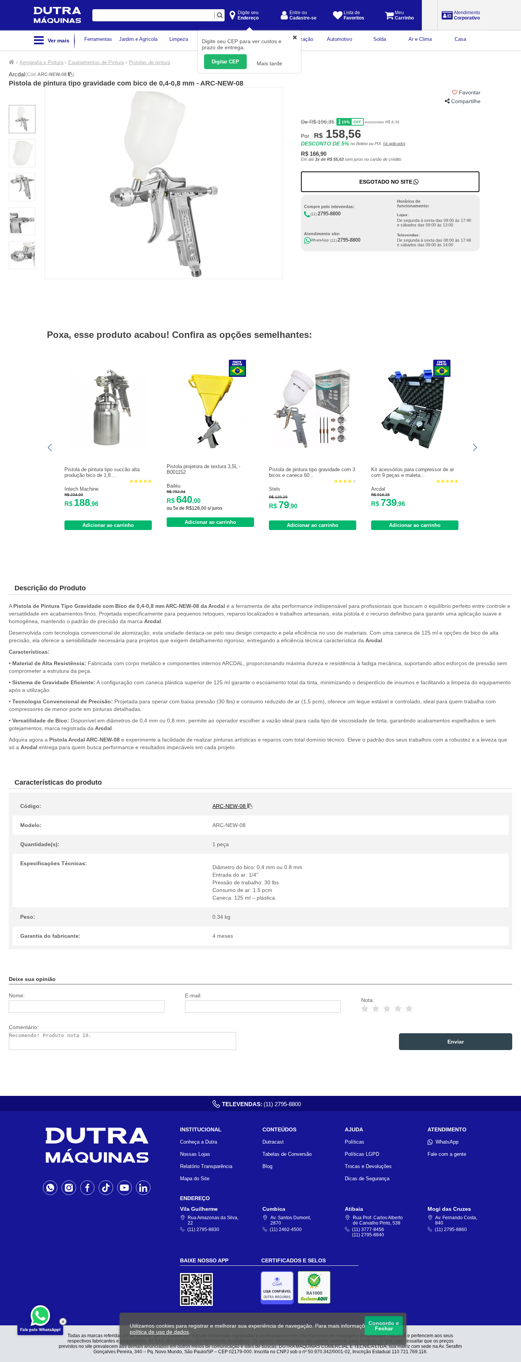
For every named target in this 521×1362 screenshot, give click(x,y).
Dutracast (273, 1142)
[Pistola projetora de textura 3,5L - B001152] (210, 451)
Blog (267, 1166)
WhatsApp (447, 1142)
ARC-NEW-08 (52, 74)
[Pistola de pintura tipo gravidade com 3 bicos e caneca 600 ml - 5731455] (313, 447)
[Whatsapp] (50, 1187)
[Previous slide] (50, 447)
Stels (274, 489)
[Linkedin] (143, 1187)
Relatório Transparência (206, 1166)
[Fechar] (63, 1321)
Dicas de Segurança (367, 1178)
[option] (164, 183)
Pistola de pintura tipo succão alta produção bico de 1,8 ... (102, 472)
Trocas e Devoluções (368, 1166)
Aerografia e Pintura (41, 62)
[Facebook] (87, 1187)
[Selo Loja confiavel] (278, 1287)
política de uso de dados (159, 1332)
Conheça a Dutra (198, 1142)
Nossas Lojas (195, 1154)
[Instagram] (68, 1187)
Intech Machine (81, 489)
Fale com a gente (447, 1154)
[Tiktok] (105, 1187)
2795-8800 (329, 213)
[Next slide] (474, 447)
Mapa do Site (194, 1178)
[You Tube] (124, 1187)
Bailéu (173, 486)
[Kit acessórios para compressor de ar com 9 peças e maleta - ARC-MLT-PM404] (415, 447)
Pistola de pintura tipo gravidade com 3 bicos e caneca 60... (312, 472)
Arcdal (17, 74)
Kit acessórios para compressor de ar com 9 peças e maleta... (412, 472)
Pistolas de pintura (149, 62)
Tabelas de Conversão (287, 1154)
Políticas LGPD (362, 1154)
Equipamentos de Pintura (96, 62)
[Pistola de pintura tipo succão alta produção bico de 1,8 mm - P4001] (108, 447)
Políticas (354, 1142)
